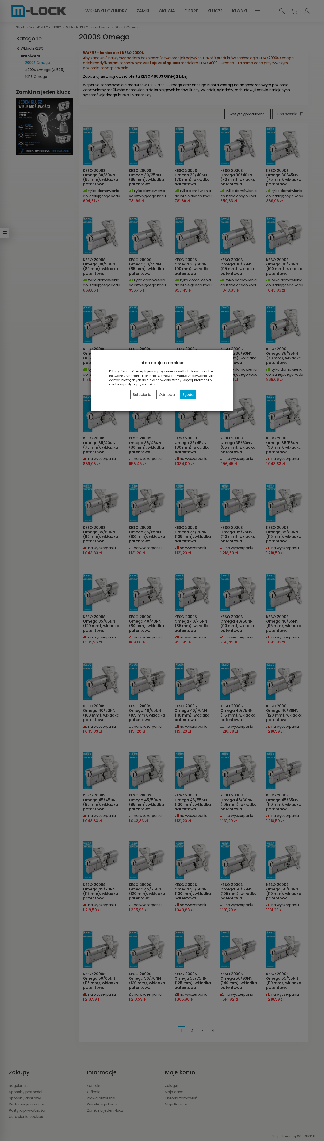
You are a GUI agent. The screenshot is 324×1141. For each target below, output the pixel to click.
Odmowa (167, 394)
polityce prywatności (139, 384)
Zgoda (188, 394)
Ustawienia (142, 394)
